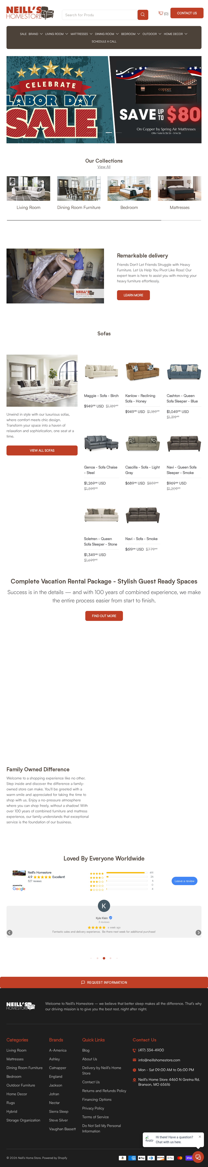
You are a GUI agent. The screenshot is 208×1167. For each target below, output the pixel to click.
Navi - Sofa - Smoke (141, 538)
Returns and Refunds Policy (104, 1090)
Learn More (133, 295)
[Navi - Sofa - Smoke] (142, 515)
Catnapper (57, 1067)
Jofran (54, 1094)
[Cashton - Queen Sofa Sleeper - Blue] (184, 372)
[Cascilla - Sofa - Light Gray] (142, 443)
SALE (23, 34)
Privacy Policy (93, 1108)
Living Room (28, 207)
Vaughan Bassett (62, 1129)
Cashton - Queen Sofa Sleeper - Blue (182, 398)
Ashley (54, 1059)
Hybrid (11, 1111)
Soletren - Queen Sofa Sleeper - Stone (100, 541)
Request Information (107, 982)
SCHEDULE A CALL (104, 41)
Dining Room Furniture (78, 207)
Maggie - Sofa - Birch (101, 395)
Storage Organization (23, 1120)
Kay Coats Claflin (101, 918)
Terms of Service (95, 1117)
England (55, 1076)
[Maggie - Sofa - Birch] (101, 372)
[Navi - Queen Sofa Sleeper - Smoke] (184, 443)
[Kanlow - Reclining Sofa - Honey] (142, 372)
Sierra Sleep (58, 1111)
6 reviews (104, 922)
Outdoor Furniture (20, 1085)
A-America (57, 1050)
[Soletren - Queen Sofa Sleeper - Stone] (101, 515)
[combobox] (105, 15)
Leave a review (184, 881)
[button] (9, 933)
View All (104, 166)
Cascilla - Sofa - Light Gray (142, 470)
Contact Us (187, 13)
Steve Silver (58, 1120)
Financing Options (97, 1099)
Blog (86, 1050)
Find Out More (104, 616)
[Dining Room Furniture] (79, 188)
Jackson (55, 1085)
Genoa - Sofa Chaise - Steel (100, 470)
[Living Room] (28, 188)
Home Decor (16, 1094)
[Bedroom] (129, 188)
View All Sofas (42, 450)
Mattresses (180, 207)
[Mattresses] (179, 188)
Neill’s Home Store (29, 1157)
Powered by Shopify (54, 1157)
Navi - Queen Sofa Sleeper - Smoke (181, 470)
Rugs (10, 1102)
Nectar (54, 1102)
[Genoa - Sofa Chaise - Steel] (101, 443)
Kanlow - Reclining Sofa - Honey (140, 398)
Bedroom (129, 207)
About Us (89, 1059)
